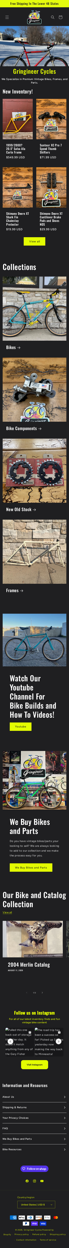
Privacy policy (22, 1234)
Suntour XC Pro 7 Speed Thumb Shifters (51, 148)
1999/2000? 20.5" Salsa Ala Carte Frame (15, 148)
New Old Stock (18, 509)
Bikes (11, 347)
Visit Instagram (34, 1064)
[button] (7, 17)
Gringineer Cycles (33, 1230)
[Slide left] (27, 993)
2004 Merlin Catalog (29, 964)
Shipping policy (58, 1234)
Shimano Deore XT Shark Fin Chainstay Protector (17, 219)
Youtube (20, 726)
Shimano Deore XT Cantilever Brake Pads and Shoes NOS (51, 219)
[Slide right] (42, 993)
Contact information (26, 1240)
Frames (12, 590)
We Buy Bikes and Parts (31, 867)
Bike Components (21, 428)
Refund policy (39, 1234)
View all (34, 241)
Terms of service (48, 1240)
